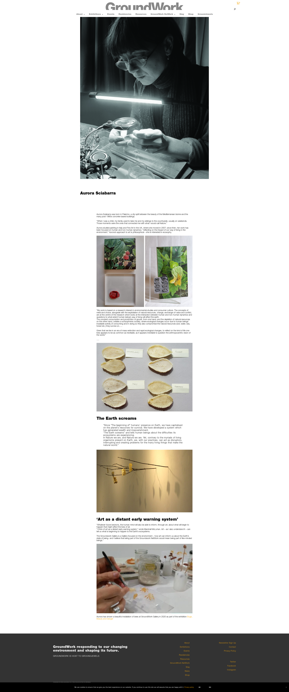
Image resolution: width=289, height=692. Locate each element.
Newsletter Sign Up (227, 643)
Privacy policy (189, 687)
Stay (181, 14)
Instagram (231, 670)
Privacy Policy (230, 651)
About (79, 14)
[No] (286, 687)
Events (110, 14)
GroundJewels (205, 14)
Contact (232, 647)
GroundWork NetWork (162, 14)
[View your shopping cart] (238, 3)
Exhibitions (95, 14)
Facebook (231, 666)
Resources (140, 14)
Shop (190, 14)
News (187, 671)
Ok (199, 687)
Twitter (233, 662)
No (210, 687)
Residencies (125, 14)
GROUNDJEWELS (90, 656)
